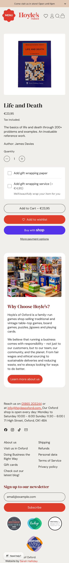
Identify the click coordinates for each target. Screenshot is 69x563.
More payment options (34, 239)
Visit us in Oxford (16, 448)
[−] (7, 159)
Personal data (47, 455)
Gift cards (11, 465)
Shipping (44, 442)
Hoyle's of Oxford (25, 557)
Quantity (9, 151)
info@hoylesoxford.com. (25, 408)
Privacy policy (48, 467)
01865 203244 (31, 404)
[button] (45, 16)
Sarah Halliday (29, 561)
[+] (22, 159)
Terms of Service (49, 461)
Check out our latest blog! (14, 473)
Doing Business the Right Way (17, 457)
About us (10, 442)
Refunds (43, 448)
